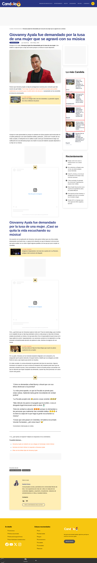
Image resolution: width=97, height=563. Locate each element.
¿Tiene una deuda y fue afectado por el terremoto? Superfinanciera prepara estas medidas (75, 182)
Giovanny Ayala (26, 470)
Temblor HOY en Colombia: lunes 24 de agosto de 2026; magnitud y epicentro (76, 202)
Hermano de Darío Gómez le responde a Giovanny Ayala (29, 447)
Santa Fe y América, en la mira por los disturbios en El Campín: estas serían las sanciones (76, 175)
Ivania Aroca (26, 42)
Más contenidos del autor (33, 504)
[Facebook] (7, 544)
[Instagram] (20, 544)
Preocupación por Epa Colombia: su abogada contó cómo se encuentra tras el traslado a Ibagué (76, 195)
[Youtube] (11, 544)
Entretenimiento (18, 28)
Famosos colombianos (15, 470)
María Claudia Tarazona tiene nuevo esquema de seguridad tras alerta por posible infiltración (76, 188)
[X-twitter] (15, 544)
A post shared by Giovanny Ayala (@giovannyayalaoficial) (35, 214)
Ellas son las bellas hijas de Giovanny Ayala (25, 450)
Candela (11, 28)
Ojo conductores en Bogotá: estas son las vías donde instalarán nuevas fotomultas (76, 169)
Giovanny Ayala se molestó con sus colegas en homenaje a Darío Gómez (33, 444)
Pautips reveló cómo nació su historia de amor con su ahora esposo (75, 162)
